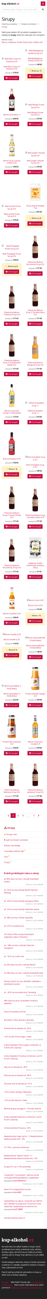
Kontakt (5, 1282)
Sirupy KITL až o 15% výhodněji (17, 1166)
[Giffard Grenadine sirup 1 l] (35, 404)
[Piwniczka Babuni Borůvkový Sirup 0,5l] (35, 246)
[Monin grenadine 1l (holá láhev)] (12, 687)
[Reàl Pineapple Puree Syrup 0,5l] (12, 247)
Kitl (41, 42)
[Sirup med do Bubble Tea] (35, 192)
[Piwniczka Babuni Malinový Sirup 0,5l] (12, 774)
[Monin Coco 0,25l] (35, 600)
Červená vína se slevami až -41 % (18, 1083)
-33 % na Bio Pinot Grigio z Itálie (17, 1036)
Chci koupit (13, 78)
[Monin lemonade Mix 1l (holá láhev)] (35, 639)
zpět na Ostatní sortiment (17, 840)
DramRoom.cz (27, 1184)
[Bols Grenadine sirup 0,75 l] (35, 458)
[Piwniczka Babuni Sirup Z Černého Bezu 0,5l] (35, 295)
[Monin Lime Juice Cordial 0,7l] (35, 726)
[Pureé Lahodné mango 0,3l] (35, 678)
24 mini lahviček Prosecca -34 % (17, 1128)
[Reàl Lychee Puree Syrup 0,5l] (12, 207)
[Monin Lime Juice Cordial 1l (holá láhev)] (12, 395)
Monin (4, 42)
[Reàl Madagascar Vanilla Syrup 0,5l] (35, 52)
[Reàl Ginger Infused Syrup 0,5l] (35, 154)
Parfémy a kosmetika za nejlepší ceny (26, 1287)
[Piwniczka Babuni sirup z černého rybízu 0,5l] (35, 500)
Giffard (36, 42)
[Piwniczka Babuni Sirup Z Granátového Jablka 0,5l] (12, 345)
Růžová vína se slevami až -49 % (17, 1075)
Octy (6, 856)
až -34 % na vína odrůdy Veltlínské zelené (21, 909)
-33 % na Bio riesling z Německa (17, 1092)
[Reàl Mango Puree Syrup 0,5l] (35, 106)
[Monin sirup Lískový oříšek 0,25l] (12, 145)
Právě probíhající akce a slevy (21, 873)
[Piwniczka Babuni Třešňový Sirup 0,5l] (12, 297)
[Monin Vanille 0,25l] (12, 634)
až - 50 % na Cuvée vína (14, 956)
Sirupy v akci (11, 834)
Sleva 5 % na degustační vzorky (17, 1189)
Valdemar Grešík (15, 42)
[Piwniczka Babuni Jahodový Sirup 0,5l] (35, 774)
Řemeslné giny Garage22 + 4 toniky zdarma (22, 1108)
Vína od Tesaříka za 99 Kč (15, 1011)
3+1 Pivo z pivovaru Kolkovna (16, 1147)
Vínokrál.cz (28, 1212)
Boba (25, 42)
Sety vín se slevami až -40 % (15, 1067)
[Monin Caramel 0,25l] (12, 598)
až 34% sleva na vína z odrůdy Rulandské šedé (23, 973)
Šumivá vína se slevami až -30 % (17, 1028)
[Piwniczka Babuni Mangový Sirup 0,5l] (35, 347)
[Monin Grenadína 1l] (12, 99)
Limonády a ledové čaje (14, 851)
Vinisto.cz (29, 884)
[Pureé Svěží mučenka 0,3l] (12, 726)
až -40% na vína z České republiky (18, 917)
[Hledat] (42, 9)
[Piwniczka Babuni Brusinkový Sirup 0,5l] (12, 550)
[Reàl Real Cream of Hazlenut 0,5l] (12, 60)
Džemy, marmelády (12, 845)
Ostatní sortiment (28, 24)
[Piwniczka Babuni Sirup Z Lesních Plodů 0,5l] (12, 497)
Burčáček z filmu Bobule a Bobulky (19, 1020)
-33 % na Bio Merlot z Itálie (15, 1100)
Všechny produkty (9, 24)
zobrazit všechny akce (13, 1218)
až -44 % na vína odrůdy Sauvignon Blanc (21, 901)
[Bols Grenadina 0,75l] (12, 443)
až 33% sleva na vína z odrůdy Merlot (19, 964)
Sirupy (4, 27)
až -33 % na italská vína (14, 926)
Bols (30, 42)
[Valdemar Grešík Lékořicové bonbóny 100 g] (35, 548)
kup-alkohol (10, 3)
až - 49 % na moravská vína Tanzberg (20, 992)
